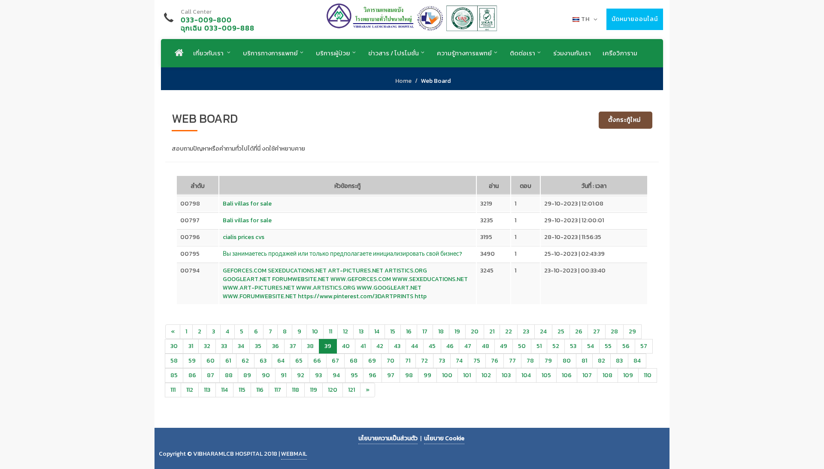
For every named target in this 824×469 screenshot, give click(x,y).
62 (245, 360)
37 (293, 346)
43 (397, 346)
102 (486, 375)
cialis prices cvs (243, 237)
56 (626, 346)
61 (228, 360)
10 (315, 331)
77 (512, 360)
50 (522, 346)
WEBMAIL (294, 453)
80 (567, 360)
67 (335, 360)
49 (503, 346)
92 (300, 375)
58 (174, 360)
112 (189, 389)
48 (485, 346)
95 (354, 375)
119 (313, 389)
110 (647, 375)
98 (409, 375)
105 (546, 375)
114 (224, 389)
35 (258, 346)
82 (601, 360)
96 (372, 375)
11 (330, 331)
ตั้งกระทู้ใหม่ (624, 119)
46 (450, 346)
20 (475, 331)
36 (275, 346)
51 (539, 346)
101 (467, 375)
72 (424, 360)
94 (336, 375)
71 (407, 360)
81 (584, 360)
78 (530, 360)
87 (210, 375)
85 (174, 375)
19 (457, 331)
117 (277, 389)
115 (242, 389)
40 (346, 346)
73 (442, 360)
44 (414, 346)
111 (173, 389)
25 (560, 331)
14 (376, 331)
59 (192, 360)
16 (409, 331)
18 (441, 331)
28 (614, 331)
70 (390, 360)
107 (587, 375)
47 (467, 346)
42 (379, 346)
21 (491, 331)
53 (573, 346)
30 (174, 346)
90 (266, 375)
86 (192, 375)
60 (210, 360)
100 (447, 375)
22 (508, 331)
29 (632, 331)
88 (229, 375)
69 (372, 360)
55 (608, 346)
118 (295, 389)
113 (207, 389)
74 (459, 360)
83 (619, 360)
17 (424, 331)
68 (353, 360)
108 (607, 375)
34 (241, 346)
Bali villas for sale (247, 203)
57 (643, 346)
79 (548, 360)
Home (403, 80)
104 (526, 375)
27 (596, 331)
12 (345, 331)
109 (628, 375)
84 (637, 360)
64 (281, 360)
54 (590, 346)
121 (351, 389)
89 (247, 375)
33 (224, 346)
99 (427, 375)
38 (310, 346)
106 (567, 375)
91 (283, 375)
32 (207, 346)
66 (317, 360)
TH (585, 19)
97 (390, 375)
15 (392, 331)
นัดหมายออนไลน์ (635, 19)
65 (299, 360)
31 (190, 346)
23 (526, 331)
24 (543, 331)
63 (263, 360)
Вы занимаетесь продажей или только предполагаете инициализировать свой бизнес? (342, 253)
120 (332, 389)
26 (578, 331)
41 (363, 346)
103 (506, 375)
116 (260, 389)
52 (555, 346)
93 (318, 375)
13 (361, 331)
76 (494, 360)
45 (432, 346)
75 (476, 360)
